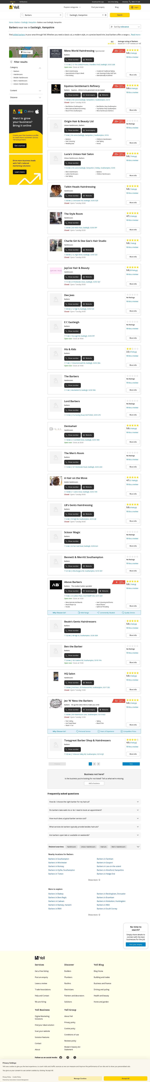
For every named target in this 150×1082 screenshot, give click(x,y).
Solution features (42, 1037)
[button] (60, 15)
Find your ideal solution (44, 1025)
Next (131, 764)
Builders (67, 971)
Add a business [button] (94, 783)
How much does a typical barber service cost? (67, 818)
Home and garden (101, 1002)
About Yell (68, 1016)
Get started (19, 145)
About (37, 1049)
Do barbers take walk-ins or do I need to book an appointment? (75, 810)
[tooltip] (106, 15)
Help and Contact (42, 995)
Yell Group (70, 1009)
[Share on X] (74, 1057)
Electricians (69, 989)
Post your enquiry (97, 7)
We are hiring (40, 1002)
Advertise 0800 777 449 (131, 2)
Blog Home (98, 971)
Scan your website (42, 1031)
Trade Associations (43, 989)
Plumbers (68, 977)
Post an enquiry (41, 977)
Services (39, 964)
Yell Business (23, 2)
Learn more (20, 172)
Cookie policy (69, 1028)
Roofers (67, 983)
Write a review (132, 57)
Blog (117, 7)
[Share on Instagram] (67, 1057)
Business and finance (102, 983)
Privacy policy (69, 1022)
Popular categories (71, 7)
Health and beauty (101, 995)
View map (26, 52)
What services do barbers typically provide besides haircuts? (74, 827)
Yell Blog (99, 964)
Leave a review (41, 983)
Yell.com (12, 2)
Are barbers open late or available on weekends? (69, 835)
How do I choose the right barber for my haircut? (69, 802)
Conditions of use (71, 1034)
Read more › (136, 34)
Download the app (98, 2)
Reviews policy (70, 1041)
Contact (38, 1043)
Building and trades (102, 977)
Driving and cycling (101, 989)
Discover (69, 964)
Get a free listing (113, 2)
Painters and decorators (74, 995)
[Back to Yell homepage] (14, 7)
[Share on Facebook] (60, 1057)
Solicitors (68, 1002)
